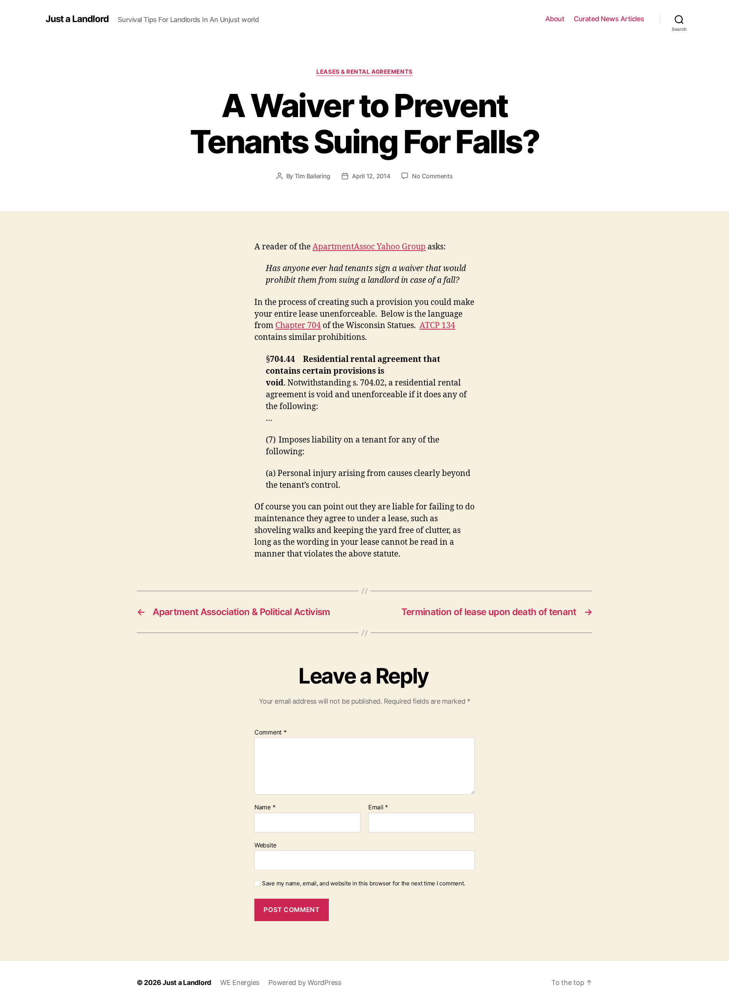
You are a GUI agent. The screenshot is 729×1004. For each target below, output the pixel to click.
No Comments (432, 176)
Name (264, 807)
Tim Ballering (313, 176)
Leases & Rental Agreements (364, 71)
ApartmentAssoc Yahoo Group (369, 247)
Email (378, 807)
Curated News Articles (609, 19)
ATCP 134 (437, 325)
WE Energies (239, 983)
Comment (270, 732)
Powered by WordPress (304, 983)
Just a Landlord (77, 19)
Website (265, 845)
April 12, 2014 (371, 176)
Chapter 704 (298, 325)
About (555, 19)
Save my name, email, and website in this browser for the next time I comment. (363, 883)
